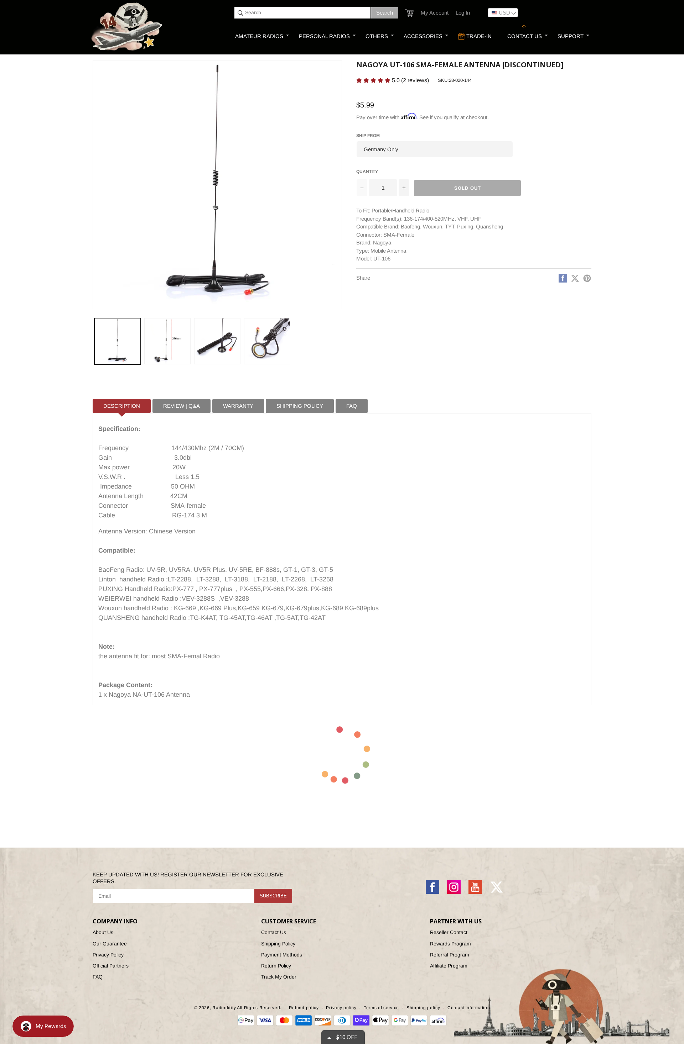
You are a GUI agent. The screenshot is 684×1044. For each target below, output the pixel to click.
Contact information (468, 1007)
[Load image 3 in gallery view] (217, 341)
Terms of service (381, 1007)
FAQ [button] (351, 406)
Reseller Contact (448, 932)
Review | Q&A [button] (181, 406)
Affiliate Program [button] (448, 966)
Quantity (367, 171)
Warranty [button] (238, 406)
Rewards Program (450, 944)
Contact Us (273, 932)
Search (384, 13)
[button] (409, 13)
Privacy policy (341, 1007)
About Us (103, 932)
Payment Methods (281, 955)
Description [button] (121, 406)
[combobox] (302, 13)
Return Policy (276, 966)
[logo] (127, 27)
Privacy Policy (108, 955)
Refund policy (304, 1007)
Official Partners (111, 966)
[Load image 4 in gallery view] (267, 341)
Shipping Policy (278, 944)
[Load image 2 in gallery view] (167, 341)
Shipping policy (423, 1007)
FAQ (98, 977)
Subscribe (273, 895)
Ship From (368, 135)
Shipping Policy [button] (299, 406)
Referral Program (449, 955)
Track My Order (278, 977)
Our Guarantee (110, 944)
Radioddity (224, 1007)
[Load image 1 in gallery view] (117, 341)
